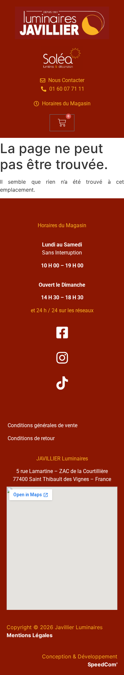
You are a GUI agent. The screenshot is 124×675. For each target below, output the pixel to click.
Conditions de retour (31, 438)
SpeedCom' (102, 664)
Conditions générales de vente (42, 425)
